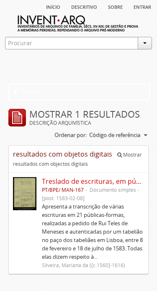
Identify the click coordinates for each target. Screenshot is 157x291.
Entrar (142, 6)
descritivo (84, 6)
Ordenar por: (70, 135)
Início (53, 6)
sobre (115, 6)
